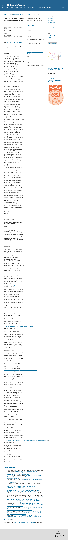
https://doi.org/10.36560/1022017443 (15, 42)
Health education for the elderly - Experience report (29, 515)
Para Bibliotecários (51, 22)
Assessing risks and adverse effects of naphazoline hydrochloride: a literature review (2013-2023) (22, 472)
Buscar (63, 7)
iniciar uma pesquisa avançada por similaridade (24, 522)
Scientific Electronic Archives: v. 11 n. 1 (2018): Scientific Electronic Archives (24, 509)
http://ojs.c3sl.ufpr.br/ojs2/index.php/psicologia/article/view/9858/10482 (20, 370)
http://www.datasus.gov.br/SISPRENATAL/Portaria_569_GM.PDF (19, 326)
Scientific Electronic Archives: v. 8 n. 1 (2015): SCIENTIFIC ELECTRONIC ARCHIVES (24, 513)
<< (4, 519)
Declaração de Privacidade (22, 10)
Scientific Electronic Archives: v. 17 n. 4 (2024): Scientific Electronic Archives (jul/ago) (23, 501)
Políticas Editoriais (32, 7)
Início (5, 14)
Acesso (64, 1)
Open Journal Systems (53, 27)
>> (15, 519)
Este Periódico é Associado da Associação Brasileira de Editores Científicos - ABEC (55, 70)
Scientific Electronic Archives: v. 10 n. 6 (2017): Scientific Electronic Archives (24, 516)
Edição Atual (5, 7)
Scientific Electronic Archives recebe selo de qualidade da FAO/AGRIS (55, 80)
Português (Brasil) (52, 35)
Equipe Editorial (41, 7)
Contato (49, 7)
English (49, 37)
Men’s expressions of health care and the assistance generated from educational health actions (24, 508)
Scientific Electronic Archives (13, 5)
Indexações (11, 10)
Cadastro (59, 1)
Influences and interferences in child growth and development (21, 490)
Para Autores (50, 20)
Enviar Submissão (52, 43)
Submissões (23, 7)
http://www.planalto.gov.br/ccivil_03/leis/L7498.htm (16, 285)
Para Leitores (50, 18)
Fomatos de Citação (32, 45)
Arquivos (10, 14)
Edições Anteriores (14, 7)
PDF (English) (31, 25)
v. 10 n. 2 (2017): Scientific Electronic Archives (22, 14)
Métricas (5, 10)
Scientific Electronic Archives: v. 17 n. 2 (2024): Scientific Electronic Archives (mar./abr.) (25, 473)
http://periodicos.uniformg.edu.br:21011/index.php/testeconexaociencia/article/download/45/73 (26, 440)
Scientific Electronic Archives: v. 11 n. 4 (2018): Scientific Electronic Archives (23, 491)
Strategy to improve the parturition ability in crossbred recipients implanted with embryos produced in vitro (23, 485)
